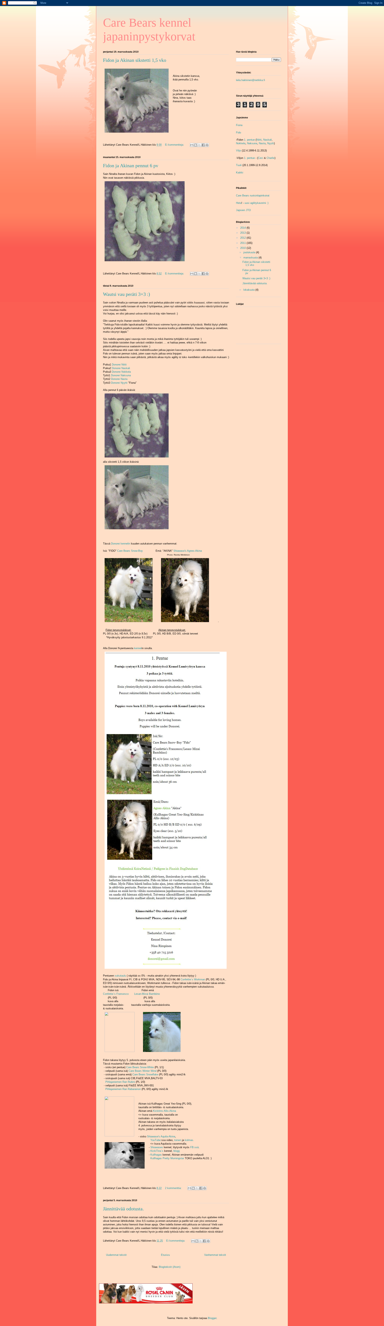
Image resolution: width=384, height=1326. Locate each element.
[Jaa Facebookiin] (203, 145)
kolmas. (189, 1140)
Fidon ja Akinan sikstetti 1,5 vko (134, 60)
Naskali (267, 139)
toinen (177, 1140)
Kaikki (239, 172)
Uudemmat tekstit (116, 1254)
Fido (238, 132)
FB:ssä (194, 1147)
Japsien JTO (243, 210)
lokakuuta (249, 289)
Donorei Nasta (119, 378)
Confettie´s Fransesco (116, 993)
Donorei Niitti (119, 364)
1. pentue (249, 139)
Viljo (238, 150)
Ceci (260, 157)
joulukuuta (249, 252)
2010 (243, 247)
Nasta (262, 143)
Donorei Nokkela (121, 371)
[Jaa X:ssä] (199, 145)
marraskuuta (251, 257)
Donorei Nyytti (119, 382)
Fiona (239, 125)
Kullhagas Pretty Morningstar (167, 1158)
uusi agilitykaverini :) (256, 202)
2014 (243, 227)
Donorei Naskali (121, 368)
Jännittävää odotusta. (123, 1208)
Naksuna (252, 143)
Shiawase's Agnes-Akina (187, 550)
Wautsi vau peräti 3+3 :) (126, 294)
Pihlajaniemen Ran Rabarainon (123, 1089)
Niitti (259, 139)
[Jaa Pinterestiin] (207, 145)
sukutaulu (120, 975)
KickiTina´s (156, 1150)
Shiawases (156, 1147)
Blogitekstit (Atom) (169, 1266)
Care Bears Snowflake (145, 1074)
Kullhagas (156, 1154)
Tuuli (239, 165)
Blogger (212, 1318)
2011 (243, 242)
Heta (238, 202)
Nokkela (240, 143)
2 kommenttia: (173, 1188)
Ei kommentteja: (175, 144)
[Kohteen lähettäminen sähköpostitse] (192, 145)
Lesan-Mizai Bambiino (147, 993)
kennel (138, 648)
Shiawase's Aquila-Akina (161, 1136)
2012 (243, 237)
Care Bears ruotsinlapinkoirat (252, 195)
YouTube (155, 1140)
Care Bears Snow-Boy (130, 550)
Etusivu (165, 1254)
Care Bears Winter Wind (142, 1070)
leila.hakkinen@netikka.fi (250, 80)
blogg (176, 1150)
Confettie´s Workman (193, 979)
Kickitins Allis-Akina (164, 1110)
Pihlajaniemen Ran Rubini (120, 1081)
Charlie (271, 157)
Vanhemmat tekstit (215, 1254)
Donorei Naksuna (121, 375)
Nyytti (270, 143)
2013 (243, 232)
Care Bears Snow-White (140, 1067)
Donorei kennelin (120, 543)
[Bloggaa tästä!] (196, 145)
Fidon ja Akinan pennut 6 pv (130, 165)
